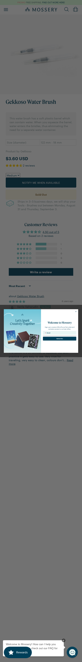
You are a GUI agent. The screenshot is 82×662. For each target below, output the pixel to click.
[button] (72, 652)
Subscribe (59, 339)
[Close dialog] (76, 311)
